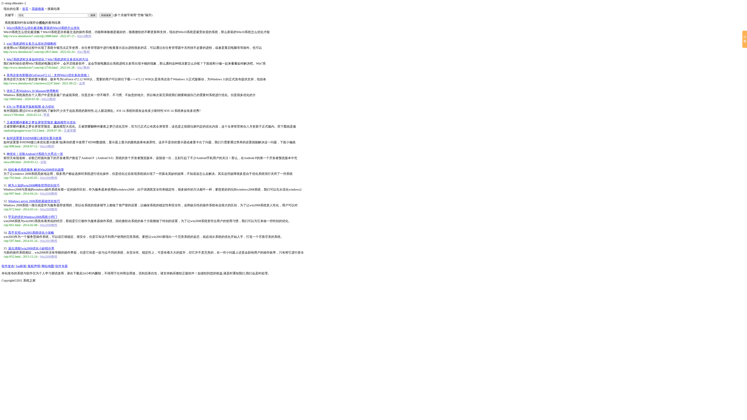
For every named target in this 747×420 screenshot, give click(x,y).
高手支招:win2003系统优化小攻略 (31, 232)
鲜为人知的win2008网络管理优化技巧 (34, 185)
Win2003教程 (48, 240)
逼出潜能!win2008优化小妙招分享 (31, 248)
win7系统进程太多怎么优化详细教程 (31, 43)
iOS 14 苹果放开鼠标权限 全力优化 (30, 106)
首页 (25, 8)
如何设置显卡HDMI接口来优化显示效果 (34, 138)
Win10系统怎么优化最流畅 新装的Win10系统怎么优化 (43, 28)
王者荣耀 (70, 130)
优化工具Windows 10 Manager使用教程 (33, 91)
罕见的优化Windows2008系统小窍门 (32, 217)
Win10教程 (84, 36)
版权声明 (34, 266)
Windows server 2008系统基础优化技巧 (34, 201)
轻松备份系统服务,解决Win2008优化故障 (36, 169)
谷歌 (43, 162)
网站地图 (47, 266)
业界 (82, 83)
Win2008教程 (48, 177)
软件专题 (61, 266)
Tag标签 (20, 266)
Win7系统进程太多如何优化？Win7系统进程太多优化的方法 (47, 59)
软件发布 (8, 266)
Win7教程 (83, 51)
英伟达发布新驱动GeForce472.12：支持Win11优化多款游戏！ (48, 75)
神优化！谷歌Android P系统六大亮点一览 (35, 154)
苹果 (46, 114)
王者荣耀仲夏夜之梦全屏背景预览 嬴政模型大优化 (41, 122)
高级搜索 (38, 8)
